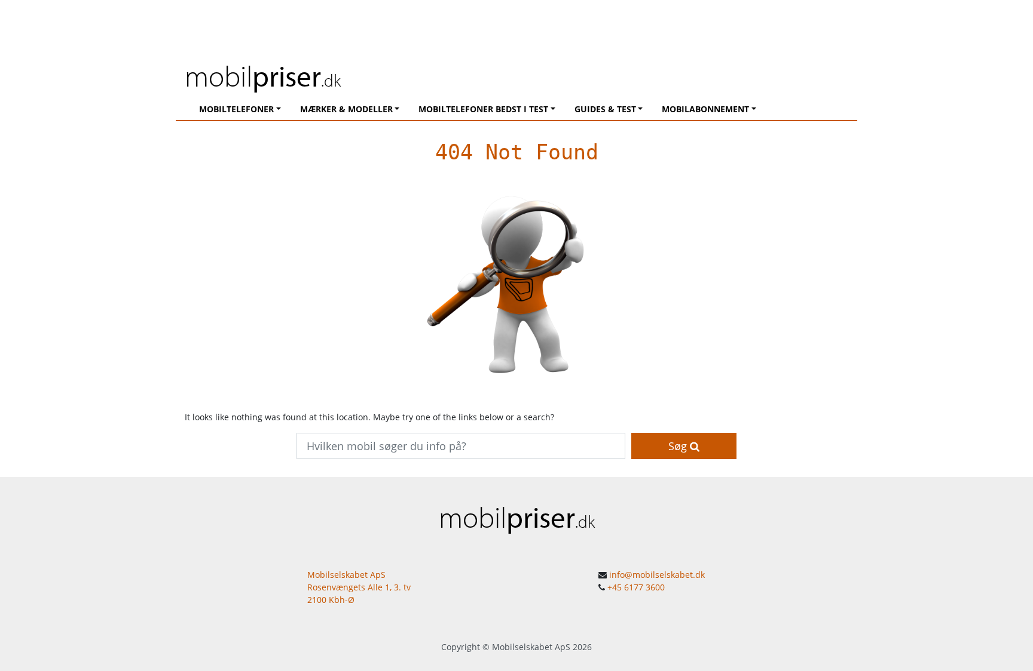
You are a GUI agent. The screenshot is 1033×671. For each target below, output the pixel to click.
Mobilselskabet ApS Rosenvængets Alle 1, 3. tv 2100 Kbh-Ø (359, 587)
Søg (679, 446)
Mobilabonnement (705, 109)
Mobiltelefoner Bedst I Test (483, 109)
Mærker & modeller (346, 109)
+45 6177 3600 (636, 587)
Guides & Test (605, 109)
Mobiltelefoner (236, 109)
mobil (263, 75)
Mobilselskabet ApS (531, 646)
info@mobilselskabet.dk (657, 574)
